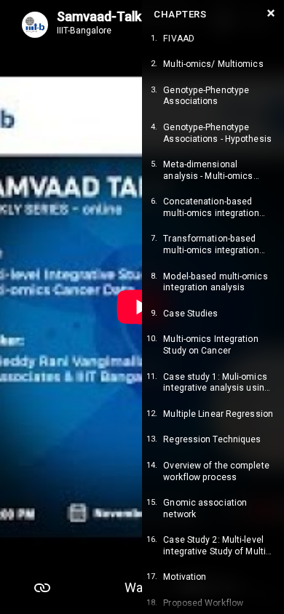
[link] (213, 39)
